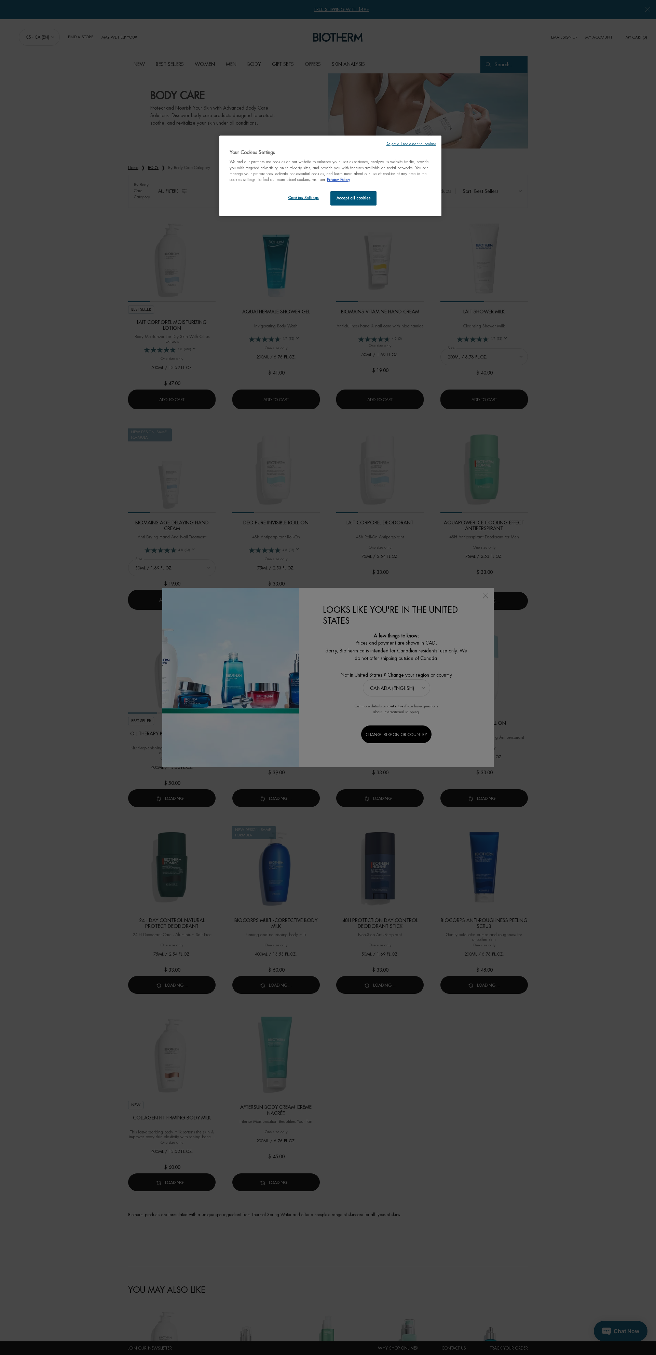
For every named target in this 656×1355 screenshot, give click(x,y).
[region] (330, 176)
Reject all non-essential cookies (411, 144)
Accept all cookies (353, 198)
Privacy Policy (338, 180)
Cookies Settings (303, 198)
